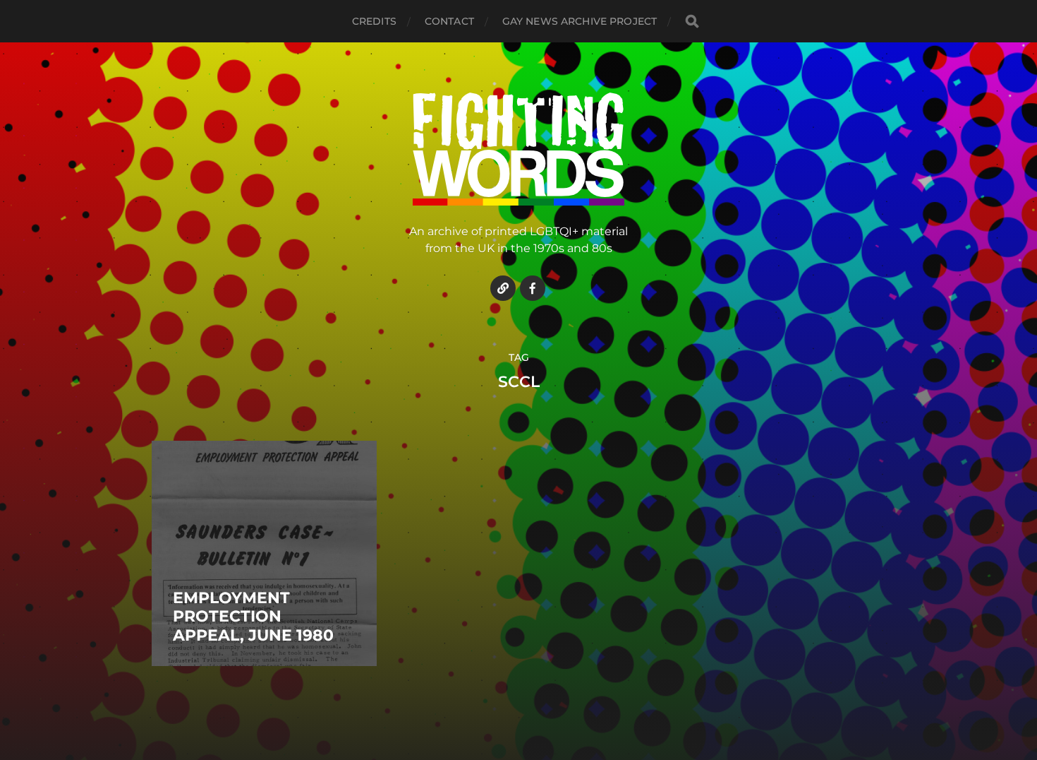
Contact (449, 21)
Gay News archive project (579, 21)
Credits (374, 21)
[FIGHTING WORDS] (518, 149)
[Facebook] (532, 288)
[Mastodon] (503, 288)
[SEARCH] (692, 21)
